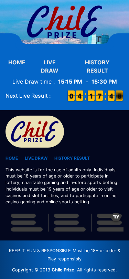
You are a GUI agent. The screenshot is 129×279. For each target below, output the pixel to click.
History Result (97, 66)
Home (16, 62)
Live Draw (49, 66)
